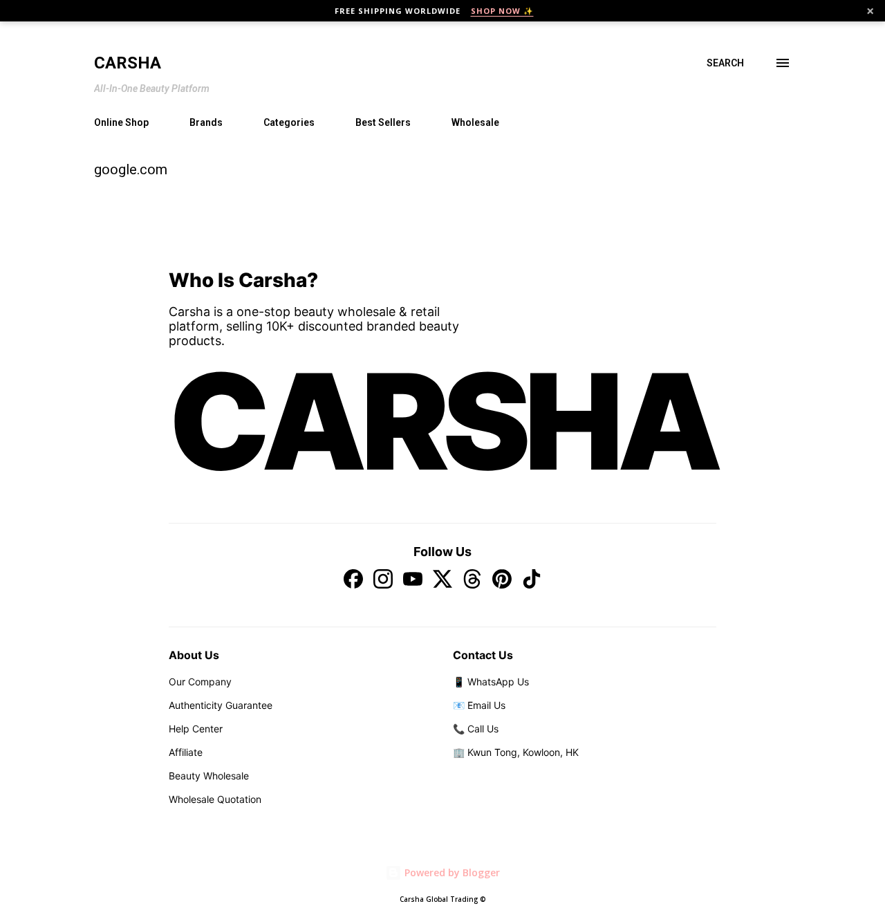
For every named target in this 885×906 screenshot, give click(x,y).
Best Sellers (383, 122)
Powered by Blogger (451, 872)
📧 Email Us (479, 705)
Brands (206, 122)
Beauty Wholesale (209, 776)
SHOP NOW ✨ (502, 11)
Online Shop (121, 122)
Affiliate (186, 752)
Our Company (200, 681)
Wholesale (475, 122)
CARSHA (442, 421)
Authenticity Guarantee (220, 705)
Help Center (196, 728)
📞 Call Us (476, 728)
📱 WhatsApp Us (491, 681)
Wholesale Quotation (215, 799)
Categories (289, 122)
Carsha (127, 63)
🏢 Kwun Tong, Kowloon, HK (516, 752)
